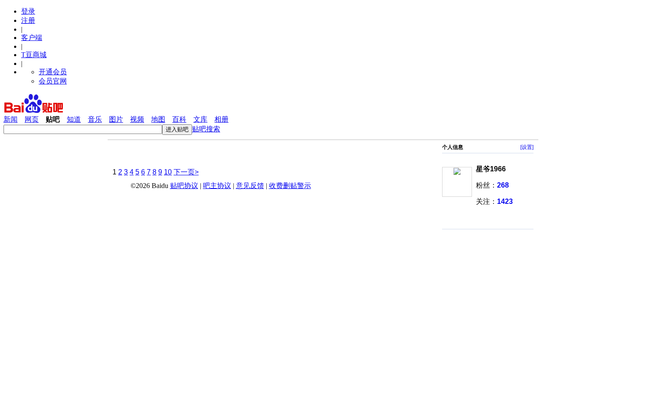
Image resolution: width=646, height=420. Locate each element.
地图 (158, 119)
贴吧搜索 (206, 129)
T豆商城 (34, 54)
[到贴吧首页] (34, 111)
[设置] (526, 147)
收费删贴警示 (290, 185)
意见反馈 (250, 185)
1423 (505, 201)
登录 (28, 11)
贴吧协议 (184, 185)
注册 (28, 20)
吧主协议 (217, 185)
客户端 (31, 37)
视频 (137, 119)
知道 (74, 119)
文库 (200, 119)
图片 (116, 119)
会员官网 (53, 81)
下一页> (186, 172)
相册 (221, 119)
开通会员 (53, 72)
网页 (32, 119)
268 (503, 185)
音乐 (95, 119)
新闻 (11, 119)
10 (168, 172)
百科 (179, 119)
